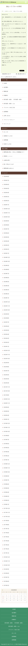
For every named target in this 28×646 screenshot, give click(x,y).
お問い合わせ (7, 115)
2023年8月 (6, 318)
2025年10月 (7, 217)
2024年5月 (6, 281)
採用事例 (6, 111)
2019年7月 (6, 439)
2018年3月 (6, 496)
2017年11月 (7, 512)
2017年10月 (7, 516)
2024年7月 (6, 273)
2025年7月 (6, 229)
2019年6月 (6, 443)
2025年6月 (6, 233)
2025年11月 (7, 212)
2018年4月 (6, 492)
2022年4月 (6, 383)
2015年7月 (6, 577)
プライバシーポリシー (9, 119)
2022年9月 (6, 362)
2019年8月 (6, 435)
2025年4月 (6, 241)
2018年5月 (6, 488)
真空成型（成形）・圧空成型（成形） (13, 99)
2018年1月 (6, 504)
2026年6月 (6, 184)
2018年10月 (7, 472)
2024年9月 (6, 265)
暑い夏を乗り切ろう (21, 74)
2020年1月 (6, 419)
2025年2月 (6, 249)
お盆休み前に (7, 160)
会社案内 (6, 87)
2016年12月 (7, 557)
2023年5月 (6, 330)
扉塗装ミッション (8, 156)
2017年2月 (6, 549)
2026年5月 (6, 188)
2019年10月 (7, 431)
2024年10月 (7, 261)
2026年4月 (6, 192)
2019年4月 (6, 451)
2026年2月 (6, 200)
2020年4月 (6, 415)
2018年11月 (7, 468)
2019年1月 (6, 459)
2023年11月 (7, 306)
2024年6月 (6, 277)
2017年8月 (6, 524)
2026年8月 (6, 176)
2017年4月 (6, 540)
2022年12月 (7, 350)
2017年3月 (6, 545)
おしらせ (6, 131)
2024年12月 (7, 257)
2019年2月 (6, 455)
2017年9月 (6, 520)
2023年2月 (6, 342)
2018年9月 (6, 476)
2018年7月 (6, 480)
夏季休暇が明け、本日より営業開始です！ (14, 152)
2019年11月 (7, 427)
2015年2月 (6, 585)
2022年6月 (6, 374)
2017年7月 (6, 528)
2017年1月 (6, 553)
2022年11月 (7, 354)
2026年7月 (6, 180)
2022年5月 (6, 378)
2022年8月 (6, 366)
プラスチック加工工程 (9, 107)
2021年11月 (7, 387)
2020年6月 (6, 407)
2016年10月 (7, 565)
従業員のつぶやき (8, 136)
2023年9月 (6, 314)
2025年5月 (6, 237)
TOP (2, 11)
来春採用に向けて (6, 74)
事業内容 (6, 91)
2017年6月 (6, 532)
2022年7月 (6, 370)
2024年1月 (6, 298)
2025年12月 (7, 208)
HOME (5, 83)
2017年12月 (7, 508)
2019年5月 (6, 447)
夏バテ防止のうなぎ (9, 164)
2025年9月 (6, 221)
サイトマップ (7, 123)
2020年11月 (7, 403)
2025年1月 (6, 253)
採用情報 (6, 140)
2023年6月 (6, 326)
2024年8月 (6, 269)
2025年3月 (6, 245)
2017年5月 (6, 536)
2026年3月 (6, 196)
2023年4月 (6, 334)
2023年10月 (7, 310)
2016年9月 (6, 569)
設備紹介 (6, 95)
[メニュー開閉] (26, 2)
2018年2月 (6, 500)
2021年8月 (6, 395)
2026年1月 (6, 204)
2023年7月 (6, 322)
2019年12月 (7, 423)
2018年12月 (7, 464)
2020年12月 (7, 399)
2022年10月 (7, 358)
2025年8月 (6, 225)
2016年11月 (7, 561)
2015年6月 (6, 581)
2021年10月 (7, 391)
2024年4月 (6, 285)
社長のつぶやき (9, 11)
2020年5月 (6, 411)
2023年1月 (6, 346)
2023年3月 (6, 338)
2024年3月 (6, 289)
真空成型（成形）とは (9, 103)
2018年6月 (6, 484)
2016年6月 (6, 573)
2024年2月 (6, 293)
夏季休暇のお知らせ (9, 168)
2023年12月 (7, 302)
